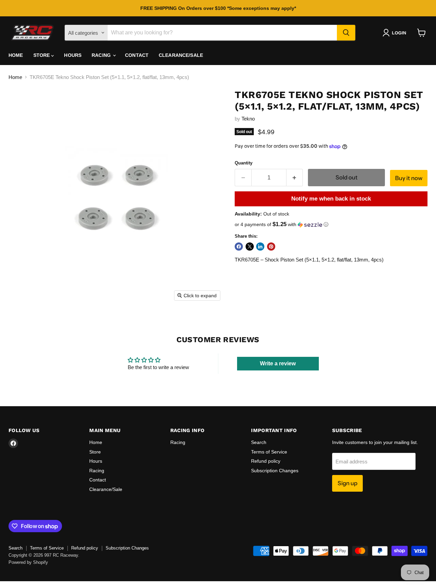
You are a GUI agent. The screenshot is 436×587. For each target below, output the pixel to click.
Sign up (347, 483)
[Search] (346, 33)
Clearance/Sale (181, 55)
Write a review (278, 363)
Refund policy (265, 461)
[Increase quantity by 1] (294, 177)
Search (258, 442)
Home (16, 55)
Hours (72, 55)
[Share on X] (250, 246)
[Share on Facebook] (239, 246)
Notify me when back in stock (331, 198)
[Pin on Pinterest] (271, 246)
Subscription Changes (274, 470)
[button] (396, 33)
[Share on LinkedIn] (260, 246)
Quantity (243, 162)
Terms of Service (269, 452)
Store (42, 55)
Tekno (248, 119)
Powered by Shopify (28, 562)
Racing (102, 55)
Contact (137, 55)
